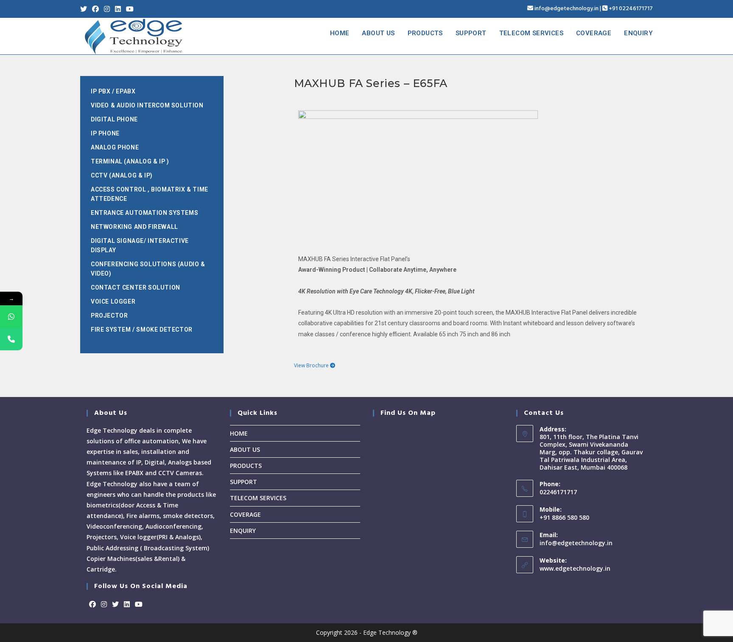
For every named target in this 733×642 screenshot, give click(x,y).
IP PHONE (105, 133)
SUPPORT (243, 482)
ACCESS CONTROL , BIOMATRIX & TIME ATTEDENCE (149, 194)
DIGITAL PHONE (114, 119)
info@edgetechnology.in (566, 9)
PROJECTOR (109, 315)
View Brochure (312, 365)
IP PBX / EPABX (113, 91)
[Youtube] (139, 604)
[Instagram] (104, 604)
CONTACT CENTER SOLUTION (135, 287)
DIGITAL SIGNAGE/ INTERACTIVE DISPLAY (140, 245)
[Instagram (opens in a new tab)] (106, 9)
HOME (239, 433)
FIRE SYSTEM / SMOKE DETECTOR (142, 329)
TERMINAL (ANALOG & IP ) (130, 161)
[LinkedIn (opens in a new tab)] (117, 9)
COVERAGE (245, 514)
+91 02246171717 (631, 9)
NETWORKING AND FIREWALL (134, 226)
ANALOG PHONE (115, 147)
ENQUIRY (243, 531)
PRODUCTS (246, 466)
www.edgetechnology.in (575, 568)
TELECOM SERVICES (258, 498)
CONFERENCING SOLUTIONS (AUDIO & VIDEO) (148, 269)
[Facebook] (92, 604)
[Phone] (11, 339)
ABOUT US (245, 449)
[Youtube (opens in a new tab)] (129, 9)
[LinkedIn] (127, 604)
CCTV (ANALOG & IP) (122, 175)
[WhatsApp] (11, 316)
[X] (115, 604)
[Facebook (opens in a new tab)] (95, 9)
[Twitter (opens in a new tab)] (85, 9)
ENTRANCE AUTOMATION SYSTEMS (144, 212)
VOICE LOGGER (113, 301)
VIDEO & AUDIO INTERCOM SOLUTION (147, 105)
